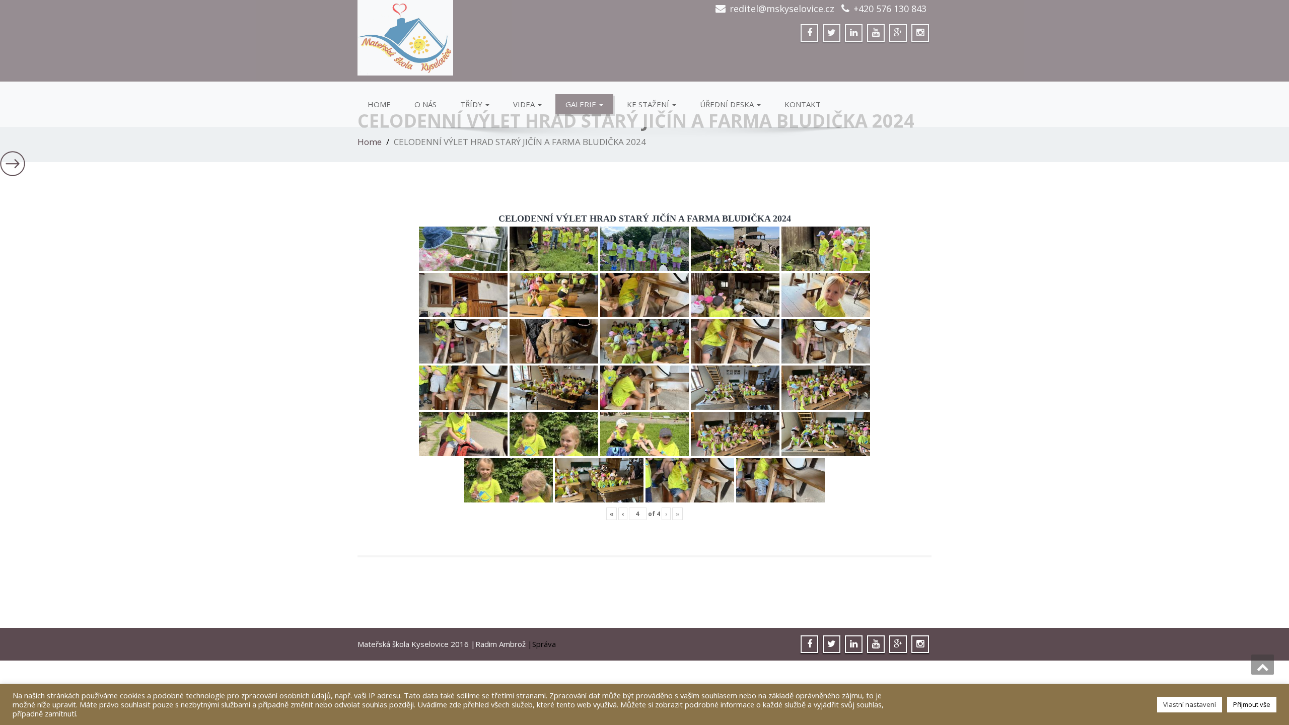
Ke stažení (649, 104)
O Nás (425, 104)
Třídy (472, 104)
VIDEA (525, 104)
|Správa (542, 644)
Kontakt (802, 104)
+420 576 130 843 (889, 9)
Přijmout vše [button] (1251, 704)
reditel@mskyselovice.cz (782, 9)
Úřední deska (728, 104)
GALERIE (581, 104)
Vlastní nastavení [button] (1189, 704)
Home (379, 104)
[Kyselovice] (497, 38)
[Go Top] (1262, 665)
